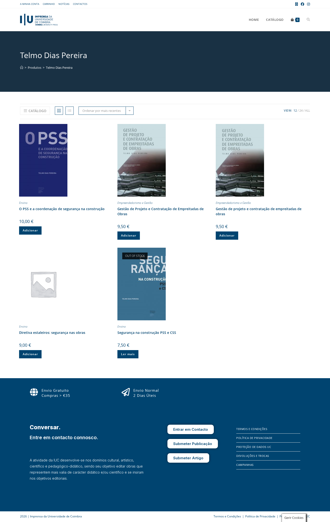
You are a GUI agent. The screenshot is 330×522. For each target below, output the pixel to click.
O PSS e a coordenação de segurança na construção (62, 209)
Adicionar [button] (30, 230)
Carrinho (49, 4)
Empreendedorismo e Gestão (135, 203)
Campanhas (245, 465)
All (307, 110)
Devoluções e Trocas (252, 456)
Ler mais (128, 354)
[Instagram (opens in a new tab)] (308, 4)
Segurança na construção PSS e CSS (146, 332)
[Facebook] (240, 497)
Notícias (63, 4)
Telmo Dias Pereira (59, 67)
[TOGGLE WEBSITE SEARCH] (308, 20)
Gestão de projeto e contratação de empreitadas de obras (258, 211)
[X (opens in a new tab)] (296, 4)
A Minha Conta (29, 4)
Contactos (80, 4)
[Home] (21, 67)
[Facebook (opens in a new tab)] (302, 4)
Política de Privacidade (254, 438)
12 (295, 110)
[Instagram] (247, 497)
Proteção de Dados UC (253, 447)
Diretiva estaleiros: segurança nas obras (52, 332)
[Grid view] (59, 111)
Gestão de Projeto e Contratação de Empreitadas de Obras (160, 211)
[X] (253, 497)
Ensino (23, 203)
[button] (110, 128)
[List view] (69, 111)
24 (301, 110)
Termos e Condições (251, 429)
